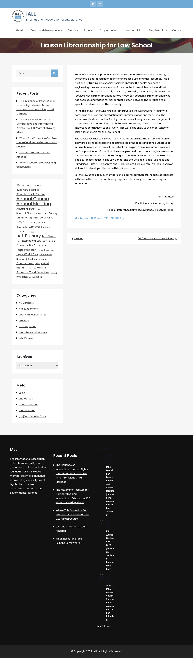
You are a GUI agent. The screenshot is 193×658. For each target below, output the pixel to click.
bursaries (43, 213)
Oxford (45, 263)
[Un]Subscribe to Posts (32, 416)
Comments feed (28, 404)
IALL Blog (120, 218)
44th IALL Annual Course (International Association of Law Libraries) (110, 602)
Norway (20, 259)
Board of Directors (26, 213)
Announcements (29, 308)
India (18, 241)
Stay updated (108, 30)
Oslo (37, 263)
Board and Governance (45, 30)
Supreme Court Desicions (32, 272)
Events (72, 30)
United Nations (23, 276)
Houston (22, 231)
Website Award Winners (33, 332)
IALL (31, 13)
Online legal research (36, 259)
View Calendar (103, 625)
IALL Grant (49, 236)
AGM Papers (26, 303)
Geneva (34, 227)
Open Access (25, 263)
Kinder (20, 245)
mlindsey (83, 218)
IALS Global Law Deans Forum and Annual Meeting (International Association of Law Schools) (110, 490)
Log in (22, 392)
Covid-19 (22, 222)
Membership (156, 30)
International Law (31, 240)
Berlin (32, 208)
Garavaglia (21, 227)
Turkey (54, 272)
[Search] (54, 73)
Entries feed (26, 398)
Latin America (36, 245)
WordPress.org (27, 410)
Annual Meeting (33, 204)
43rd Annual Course (30, 194)
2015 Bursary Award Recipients (156, 238)
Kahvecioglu (49, 240)
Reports (20, 267)
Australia (22, 208)
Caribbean (21, 217)
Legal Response (46, 250)
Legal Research (26, 250)
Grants (88, 30)
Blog (38, 209)
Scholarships (30, 268)
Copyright (33, 217)
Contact (177, 30)
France (41, 222)
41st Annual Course (28, 185)
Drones (78, 238)
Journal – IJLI (133, 30)
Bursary (53, 213)
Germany (45, 227)
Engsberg (33, 222)
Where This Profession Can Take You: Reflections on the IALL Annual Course (37, 142)
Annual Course (32, 199)
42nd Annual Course (27, 189)
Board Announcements (32, 314)
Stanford (41, 267)
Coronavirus (46, 217)
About (19, 30)
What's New (26, 338)
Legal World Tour (27, 254)
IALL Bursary (28, 236)
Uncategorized (27, 326)
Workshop (37, 276)
